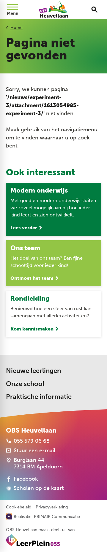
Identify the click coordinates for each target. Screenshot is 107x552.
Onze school (25, 384)
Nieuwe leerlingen (33, 371)
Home (16, 27)
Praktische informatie (39, 397)
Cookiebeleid (18, 507)
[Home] (53, 9)
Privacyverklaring (52, 507)
